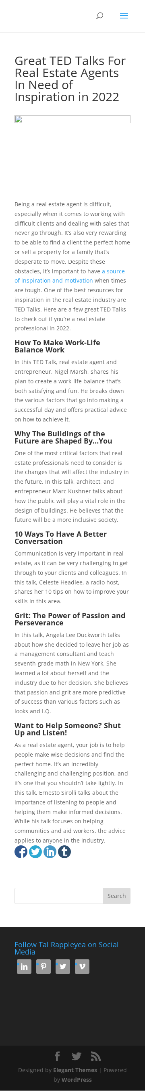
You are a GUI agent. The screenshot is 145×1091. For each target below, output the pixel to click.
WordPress (77, 1079)
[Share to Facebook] (20, 851)
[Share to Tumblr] (64, 851)
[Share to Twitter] (35, 851)
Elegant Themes (75, 1070)
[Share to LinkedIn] (50, 851)
